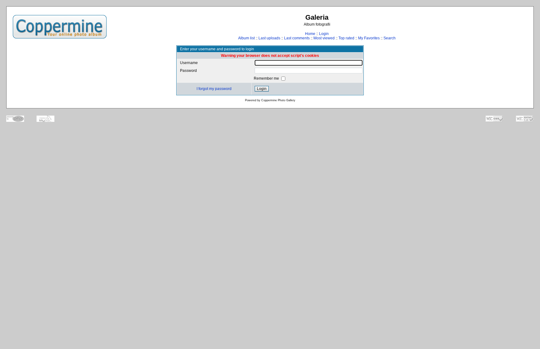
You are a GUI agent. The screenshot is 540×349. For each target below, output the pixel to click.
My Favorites (369, 38)
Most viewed (324, 38)
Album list (246, 38)
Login (324, 34)
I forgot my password (214, 89)
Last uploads (269, 38)
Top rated (346, 38)
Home (310, 34)
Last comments (297, 38)
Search (389, 38)
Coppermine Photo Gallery (278, 100)
